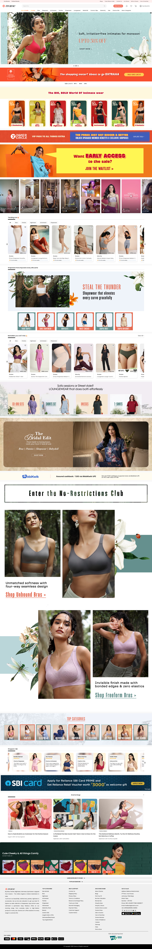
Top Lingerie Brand (47, 920)
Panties (44, 901)
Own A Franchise (99, 915)
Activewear (45, 898)
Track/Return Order (109, 1)
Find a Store (98, 929)
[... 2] (58, 404)
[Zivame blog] (131, 910)
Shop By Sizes (99, 903)
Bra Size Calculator (100, 898)
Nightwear (45, 896)
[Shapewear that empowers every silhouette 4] (85, 321)
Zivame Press (99, 910)
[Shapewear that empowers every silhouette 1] (26, 321)
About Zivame (99, 891)
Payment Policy (73, 908)
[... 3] (92, 404)
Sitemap (97, 924)
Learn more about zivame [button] (75, 878)
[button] (104, 6)
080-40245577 (130, 903)
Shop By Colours (99, 905)
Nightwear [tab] (33, 222)
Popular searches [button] (75, 881)
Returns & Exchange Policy (76, 901)
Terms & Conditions (74, 898)
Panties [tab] (24, 222)
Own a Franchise (144, 1)
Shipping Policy (73, 893)
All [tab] (10, 222)
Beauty (44, 910)
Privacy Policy (72, 896)
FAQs (96, 927)
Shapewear (45, 903)
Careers (97, 922)
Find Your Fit (98, 896)
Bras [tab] (16, 222)
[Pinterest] (129, 910)
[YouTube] (133, 910)
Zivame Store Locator (101, 908)
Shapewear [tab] (54, 222)
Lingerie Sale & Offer (48, 915)
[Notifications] (127, 6)
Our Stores (126, 1)
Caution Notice (73, 912)
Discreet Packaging (74, 905)
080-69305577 (139, 903)
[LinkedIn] (135, 910)
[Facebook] (122, 910)
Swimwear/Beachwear (48, 917)
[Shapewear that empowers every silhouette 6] (124, 321)
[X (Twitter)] (124, 910)
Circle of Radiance (100, 920)
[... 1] (24, 404)
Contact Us (119, 1)
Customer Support (74, 910)
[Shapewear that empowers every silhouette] (76, 291)
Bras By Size (98, 901)
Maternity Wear (46, 908)
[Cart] (136, 6)
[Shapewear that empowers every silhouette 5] (104, 321)
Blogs (101, 1)
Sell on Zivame (134, 1)
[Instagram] (127, 910)
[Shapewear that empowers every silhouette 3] (65, 321)
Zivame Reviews (99, 917)
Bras (43, 893)
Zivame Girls (45, 912)
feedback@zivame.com (131, 905)
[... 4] (126, 404)
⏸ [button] (150, 12)
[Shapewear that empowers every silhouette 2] (46, 321)
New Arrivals (45, 891)
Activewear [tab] (43, 222)
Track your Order (73, 903)
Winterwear (45, 905)
